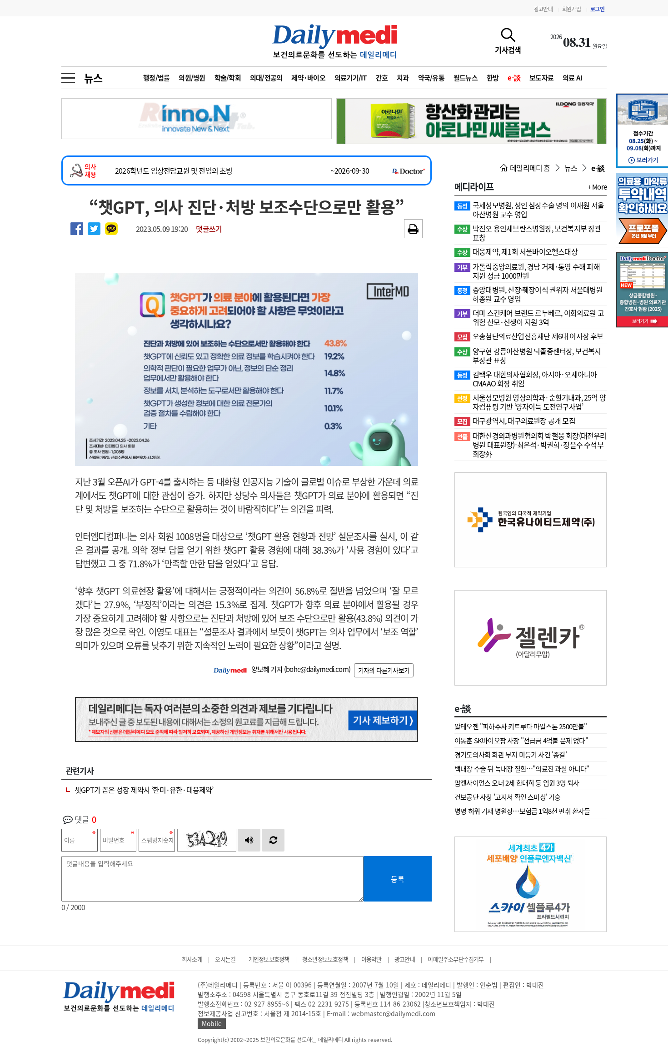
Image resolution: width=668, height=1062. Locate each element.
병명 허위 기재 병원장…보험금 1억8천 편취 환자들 (522, 811)
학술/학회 (227, 78)
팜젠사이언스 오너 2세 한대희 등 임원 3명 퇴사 (516, 783)
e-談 (514, 78)
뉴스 (93, 77)
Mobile (212, 1023)
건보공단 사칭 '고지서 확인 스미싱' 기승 (507, 797)
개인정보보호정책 (269, 959)
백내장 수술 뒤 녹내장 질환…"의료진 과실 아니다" (521, 769)
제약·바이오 (308, 78)
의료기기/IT (350, 78)
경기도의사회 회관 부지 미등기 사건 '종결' (510, 755)
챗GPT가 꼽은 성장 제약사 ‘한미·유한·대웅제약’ (144, 789)
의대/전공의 (266, 78)
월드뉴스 (466, 78)
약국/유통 (431, 78)
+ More (597, 187)
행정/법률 (156, 78)
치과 (403, 78)
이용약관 (371, 959)
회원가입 (571, 9)
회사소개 (192, 959)
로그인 (597, 9)
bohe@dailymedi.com (317, 669)
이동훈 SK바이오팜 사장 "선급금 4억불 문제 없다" (521, 741)
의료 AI (572, 78)
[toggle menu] (68, 75)
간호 (382, 78)
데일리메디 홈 (529, 167)
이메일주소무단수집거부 (456, 959)
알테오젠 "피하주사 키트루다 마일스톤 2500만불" (520, 726)
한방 (493, 78)
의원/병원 (192, 78)
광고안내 (543, 9)
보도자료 (541, 78)
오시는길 (225, 959)
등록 (397, 878)
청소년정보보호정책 (325, 959)
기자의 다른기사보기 (383, 670)
